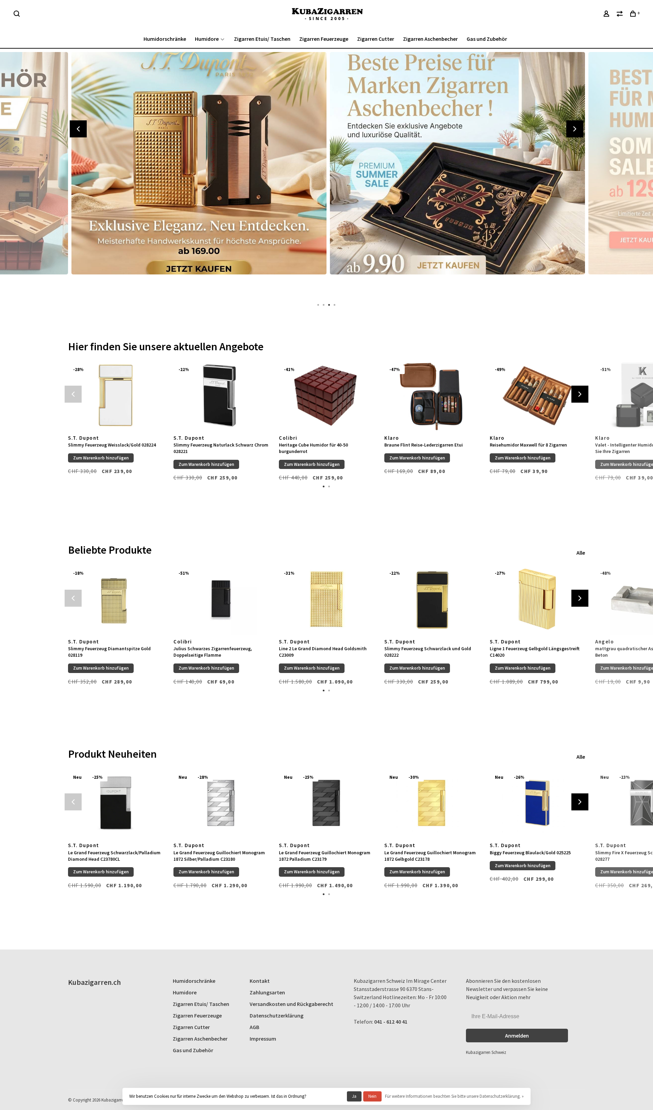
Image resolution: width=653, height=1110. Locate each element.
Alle (580, 552)
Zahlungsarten (267, 992)
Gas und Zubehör (487, 38)
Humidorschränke (165, 38)
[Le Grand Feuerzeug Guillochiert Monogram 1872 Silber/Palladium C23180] (221, 803)
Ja (354, 1096)
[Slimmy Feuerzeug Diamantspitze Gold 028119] (115, 599)
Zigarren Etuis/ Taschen (262, 38)
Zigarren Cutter (375, 38)
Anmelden (517, 1035)
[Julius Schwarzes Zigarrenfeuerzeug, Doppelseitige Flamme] (221, 599)
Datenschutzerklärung (276, 1015)
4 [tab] (334, 304)
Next (574, 128)
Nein (372, 1096)
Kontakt (260, 980)
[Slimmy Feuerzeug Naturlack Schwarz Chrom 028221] (221, 395)
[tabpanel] (197, 173)
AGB (254, 1027)
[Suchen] (17, 15)
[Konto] (607, 15)
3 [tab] (329, 304)
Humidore (207, 38)
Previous (78, 128)
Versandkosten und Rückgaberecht (291, 1003)
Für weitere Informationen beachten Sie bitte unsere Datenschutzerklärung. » (454, 1096)
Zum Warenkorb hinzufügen (101, 458)
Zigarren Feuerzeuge (323, 38)
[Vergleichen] (620, 15)
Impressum (263, 1038)
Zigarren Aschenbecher (430, 38)
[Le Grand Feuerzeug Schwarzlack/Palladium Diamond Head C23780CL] (115, 803)
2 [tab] (323, 304)
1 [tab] (318, 304)
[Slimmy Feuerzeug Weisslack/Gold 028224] (115, 395)
